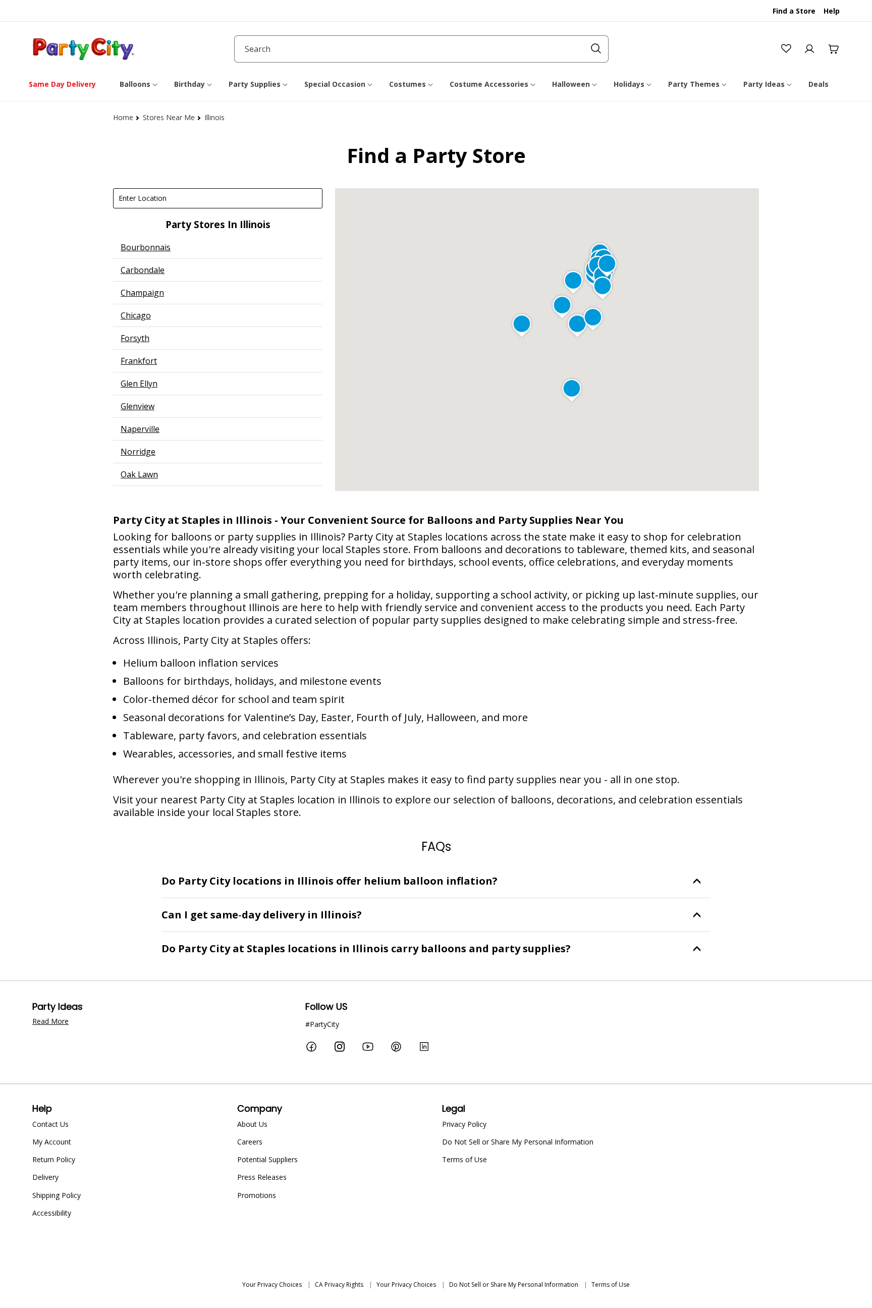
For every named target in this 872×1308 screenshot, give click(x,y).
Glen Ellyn (139, 383)
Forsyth (135, 338)
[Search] (596, 48)
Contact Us (50, 1124)
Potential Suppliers (267, 1159)
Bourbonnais (146, 247)
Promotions (256, 1195)
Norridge (138, 451)
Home (123, 117)
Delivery (45, 1177)
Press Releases (262, 1177)
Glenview (137, 406)
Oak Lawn (139, 474)
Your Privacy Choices (272, 1284)
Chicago (136, 315)
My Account (51, 1142)
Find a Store (794, 11)
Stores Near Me (169, 117)
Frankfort (139, 360)
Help (832, 11)
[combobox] (421, 49)
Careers (249, 1142)
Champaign (142, 292)
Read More (50, 1021)
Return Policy (53, 1159)
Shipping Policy (56, 1195)
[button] (139, 84)
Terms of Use (464, 1159)
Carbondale (143, 270)
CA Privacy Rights (339, 1284)
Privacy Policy (464, 1124)
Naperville (140, 428)
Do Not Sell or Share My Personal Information (517, 1142)
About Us (252, 1124)
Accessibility (51, 1213)
